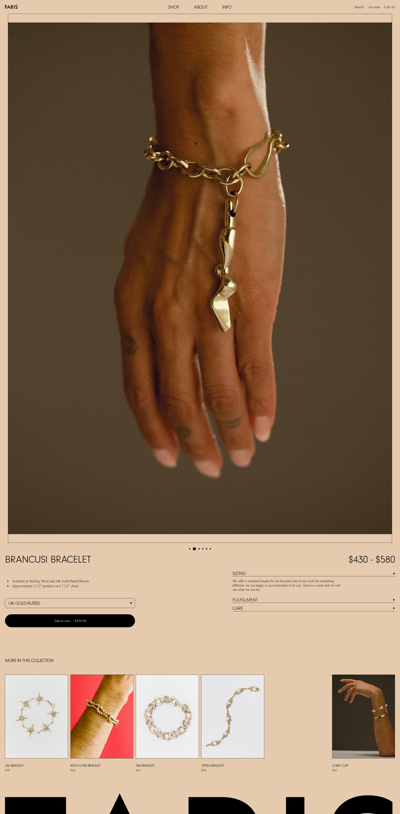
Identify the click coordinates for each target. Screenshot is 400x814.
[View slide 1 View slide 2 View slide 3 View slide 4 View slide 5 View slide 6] (200, 278)
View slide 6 (210, 548)
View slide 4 (202, 548)
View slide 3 (199, 548)
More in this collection (29, 660)
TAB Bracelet (145, 765)
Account (374, 7)
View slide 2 (194, 548)
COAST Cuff (340, 765)
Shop (173, 7)
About (200, 7)
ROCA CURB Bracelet (85, 765)
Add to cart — (70, 621)
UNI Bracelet (14, 765)
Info (227, 7)
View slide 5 (206, 548)
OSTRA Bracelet (212, 765)
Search (359, 7)
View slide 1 (189, 548)
